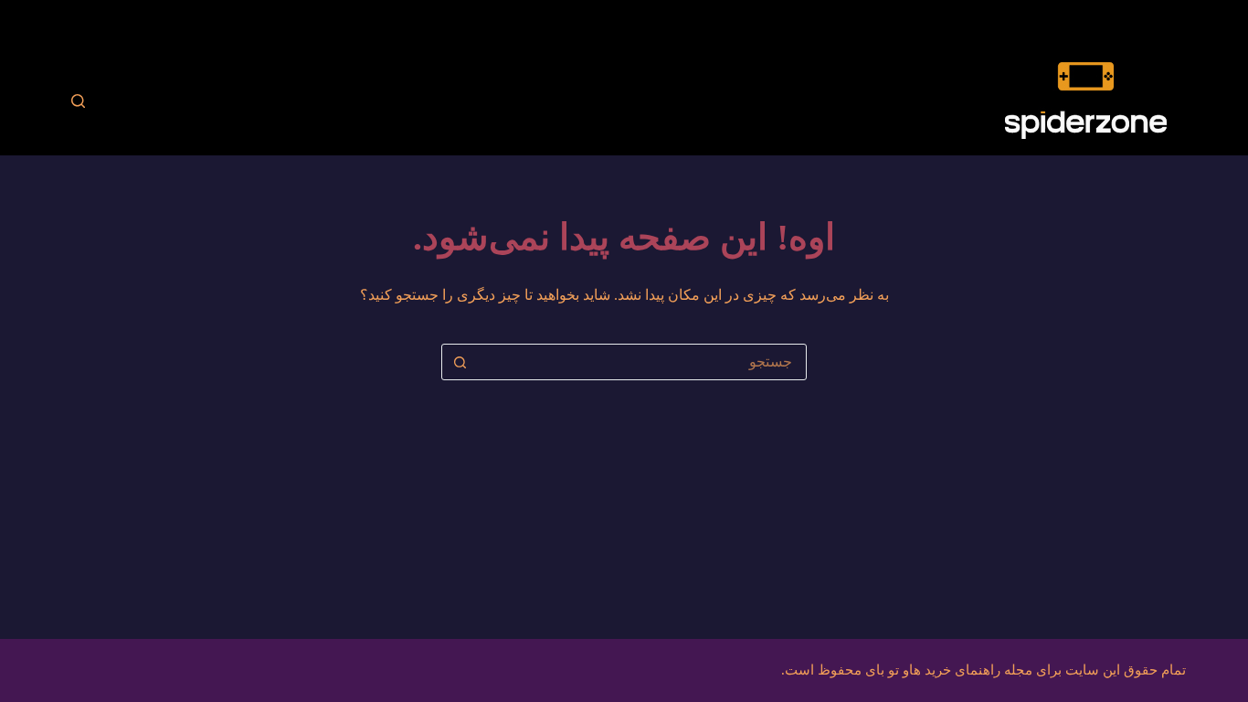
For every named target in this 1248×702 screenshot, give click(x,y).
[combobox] (641, 362)
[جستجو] (78, 101)
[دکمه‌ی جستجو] (459, 362)
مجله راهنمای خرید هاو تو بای (948, 670)
